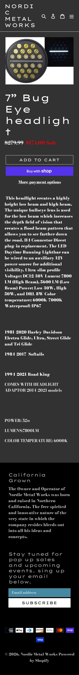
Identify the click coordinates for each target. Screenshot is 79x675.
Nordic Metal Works (20, 15)
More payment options (39, 182)
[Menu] (71, 16)
